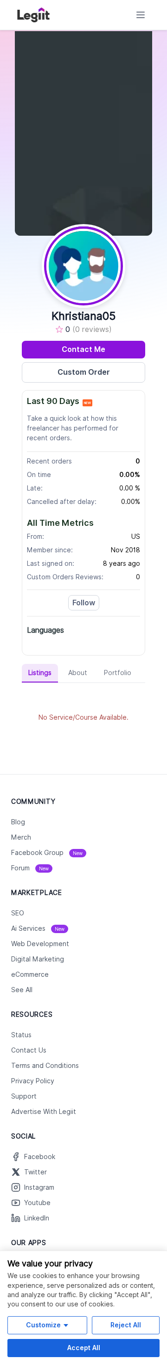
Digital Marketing (37, 959)
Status (21, 1035)
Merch (21, 837)
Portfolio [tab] (117, 672)
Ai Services (37, 928)
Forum (30, 868)
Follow (83, 602)
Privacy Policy (32, 1081)
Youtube (37, 1202)
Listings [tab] (39, 672)
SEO (17, 913)
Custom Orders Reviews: (65, 577)
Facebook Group (47, 852)
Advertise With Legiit (43, 1111)
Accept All (83, 1348)
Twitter (35, 1172)
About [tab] (77, 672)
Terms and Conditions (45, 1065)
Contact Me (83, 349)
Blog (18, 822)
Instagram (39, 1187)
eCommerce (30, 974)
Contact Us (28, 1050)
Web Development (40, 944)
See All (21, 990)
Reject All (125, 1325)
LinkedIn (36, 1218)
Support (24, 1096)
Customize (43, 1325)
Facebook (39, 1156)
